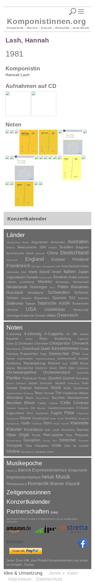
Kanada (32, 277)
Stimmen (41, 388)
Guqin (60, 418)
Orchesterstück (56, 372)
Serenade (46, 383)
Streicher (67, 440)
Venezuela (81, 310)
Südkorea (14, 303)
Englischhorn (15, 413)
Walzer (84, 393)
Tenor (38, 393)
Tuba (28, 445)
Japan (83, 272)
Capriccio (83, 338)
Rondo (10, 383)
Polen (63, 287)
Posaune (82, 435)
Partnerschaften (32, 511)
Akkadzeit (11, 470)
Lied (74, 363)
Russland (14, 292)
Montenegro (62, 282)
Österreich (67, 315)
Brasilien (66, 247)
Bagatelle (12, 338)
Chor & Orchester (19, 343)
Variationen (70, 393)
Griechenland (71, 266)
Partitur (13, 377)
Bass (43, 338)
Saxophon (31, 440)
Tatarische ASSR (53, 303)
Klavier (14, 429)
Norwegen (38, 287)
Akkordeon (14, 397)
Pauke (36, 435)
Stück (55, 387)
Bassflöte (58, 397)
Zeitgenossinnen (28, 492)
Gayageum (12, 418)
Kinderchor (13, 363)
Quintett (68, 378)
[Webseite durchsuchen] (73, 12)
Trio (58, 393)
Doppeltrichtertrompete (61, 408)
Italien (70, 271)
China (52, 252)
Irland (33, 272)
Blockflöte (14, 403)
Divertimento (13, 349)
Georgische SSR (51, 266)
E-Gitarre (82, 408)
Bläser (29, 403)
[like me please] (83, 542)
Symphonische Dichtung (19, 393)
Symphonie (81, 388)
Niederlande (16, 287)
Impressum (20, 579)
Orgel (24, 434)
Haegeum (83, 418)
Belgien (53, 247)
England (34, 259)
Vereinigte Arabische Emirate (26, 315)
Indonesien (12, 272)
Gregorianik (77, 470)
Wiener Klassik (65, 483)
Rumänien (80, 287)
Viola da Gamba (76, 445)
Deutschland (74, 252)
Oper (71, 368)
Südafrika (83, 298)
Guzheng (71, 418)
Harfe (25, 423)
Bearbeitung (62, 338)
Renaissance (16, 484)
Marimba (83, 430)
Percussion (53, 434)
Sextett (60, 383)
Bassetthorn (42, 398)
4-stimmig (33, 334)
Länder (15, 235)
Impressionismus (23, 477)
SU (72, 297)
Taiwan (30, 303)
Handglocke (12, 423)
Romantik (38, 483)
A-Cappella (53, 334)
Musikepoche (24, 463)
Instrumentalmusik (45, 358)
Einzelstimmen (65, 348)
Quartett (54, 378)
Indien (84, 266)
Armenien (58, 242)
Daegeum (23, 408)
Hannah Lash (18, 75)
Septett (32, 383)
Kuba (73, 277)
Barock (24, 470)
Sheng (46, 440)
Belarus (10, 247)
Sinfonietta (74, 383)
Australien (78, 241)
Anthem (84, 334)
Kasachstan (45, 277)
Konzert (54, 363)
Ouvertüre (83, 372)
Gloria (85, 354)
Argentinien (39, 242)
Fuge (43, 354)
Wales (51, 315)
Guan (53, 418)
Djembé (41, 408)
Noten (14, 327)
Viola (56, 445)
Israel (56, 272)
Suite (67, 388)
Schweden (59, 292)
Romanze (82, 378)
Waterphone (27, 452)
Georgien (36, 266)
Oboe (11, 435)
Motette (10, 368)
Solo (85, 383)
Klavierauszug (34, 363)
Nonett (53, 368)
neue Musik (56, 477)
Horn (48, 423)
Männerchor (25, 368)
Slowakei (26, 298)
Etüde (84, 349)
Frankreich (18, 265)
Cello (65, 402)
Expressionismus (49, 470)
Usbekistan (54, 309)
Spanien (59, 298)
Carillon (42, 403)
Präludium (29, 378)
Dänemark (12, 260)
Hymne (10, 358)
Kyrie (65, 363)
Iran (23, 272)
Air (68, 334)
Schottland (35, 292)
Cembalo (81, 403)
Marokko (45, 282)
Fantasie (12, 354)
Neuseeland (81, 282)
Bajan (29, 397)
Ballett (29, 339)
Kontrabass (33, 429)
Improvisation (25, 358)
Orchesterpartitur (21, 372)
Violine (13, 451)
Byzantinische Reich (20, 253)
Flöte (69, 412)
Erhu (30, 413)
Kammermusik (67, 358)
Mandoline (68, 429)
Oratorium (83, 368)
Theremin (83, 440)
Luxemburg (27, 282)
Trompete (14, 445)
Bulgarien (82, 247)
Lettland (83, 277)
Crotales (10, 408)
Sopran (26, 388)
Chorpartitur (59, 343)
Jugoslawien (16, 277)
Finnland (80, 259)
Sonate (11, 388)
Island (44, 272)
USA (31, 309)
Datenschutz (49, 579)
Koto (47, 430)
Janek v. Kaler (63, 573)
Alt (75, 334)
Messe (84, 363)
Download (30, 348)
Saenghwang (13, 440)
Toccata (49, 393)
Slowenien (41, 298)
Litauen (11, 282)
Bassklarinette (78, 397)
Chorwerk (80, 343)
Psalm (42, 378)
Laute (56, 430)
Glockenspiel (40, 418)
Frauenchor (29, 354)
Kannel (65, 423)
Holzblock (37, 423)
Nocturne (41, 367)
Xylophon (40, 451)
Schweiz (81, 292)
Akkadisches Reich (17, 242)
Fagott (56, 413)
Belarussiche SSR (32, 247)
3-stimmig (13, 334)
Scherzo (21, 383)
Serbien (12, 298)
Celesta (53, 403)
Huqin (56, 423)
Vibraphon (41, 445)
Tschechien (80, 303)
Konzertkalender (28, 501)
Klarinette (80, 423)
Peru (52, 287)
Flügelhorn (83, 413)
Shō (54, 440)
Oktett (62, 368)
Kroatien (60, 277)
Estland (58, 259)
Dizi (33, 408)
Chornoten (41, 343)
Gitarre (25, 418)
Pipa (69, 435)
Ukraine (12, 310)
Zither (50, 451)
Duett (45, 348)
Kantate (84, 358)
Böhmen (40, 253)
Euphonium (42, 413)
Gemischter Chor (64, 353)
